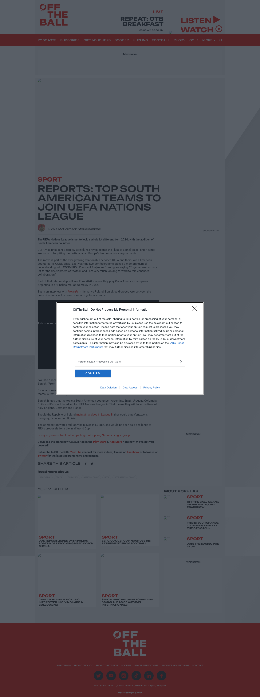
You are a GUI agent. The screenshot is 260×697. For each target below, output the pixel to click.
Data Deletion (108, 387)
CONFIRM (93, 373)
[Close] (195, 310)
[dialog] (130, 348)
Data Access (130, 387)
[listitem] (130, 362)
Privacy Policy (151, 387)
